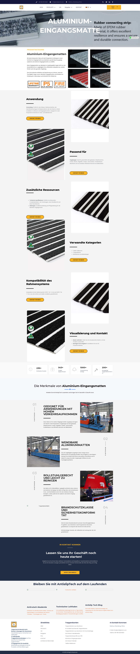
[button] (103, 2)
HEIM (41, 7)
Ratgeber (67, 7)
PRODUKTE (50, 7)
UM (60, 7)
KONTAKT (79, 7)
